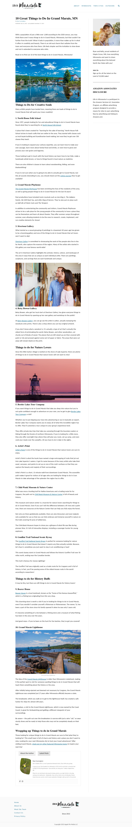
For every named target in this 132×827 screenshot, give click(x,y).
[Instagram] (22, 782)
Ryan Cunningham (21, 21)
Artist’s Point (20, 450)
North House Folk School (52, 125)
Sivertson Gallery (21, 242)
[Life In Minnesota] (34, 6)
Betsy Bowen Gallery (25, 321)
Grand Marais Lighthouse (36, 679)
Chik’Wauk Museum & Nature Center (48, 494)
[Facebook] (20, 782)
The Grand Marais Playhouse (26, 189)
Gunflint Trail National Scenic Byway (32, 541)
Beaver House (20, 593)
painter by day (37, 766)
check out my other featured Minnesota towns (49, 744)
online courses (65, 176)
